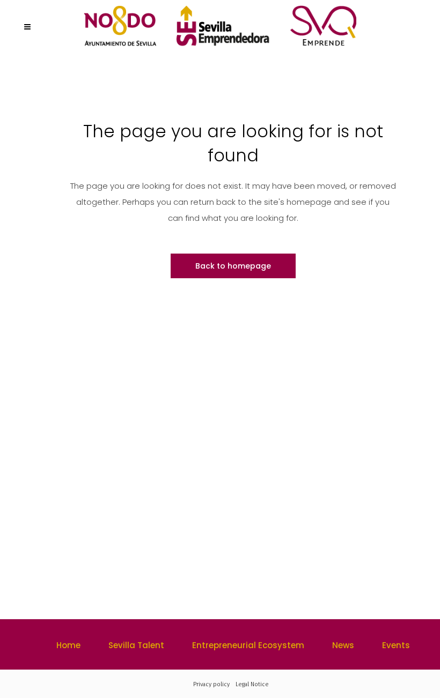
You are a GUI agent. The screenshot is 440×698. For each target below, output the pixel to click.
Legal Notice (252, 684)
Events (396, 645)
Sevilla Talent (136, 645)
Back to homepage (233, 266)
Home (68, 645)
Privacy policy (211, 684)
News (343, 645)
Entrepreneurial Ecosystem (248, 645)
